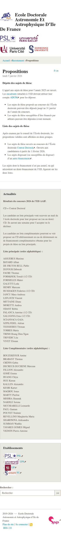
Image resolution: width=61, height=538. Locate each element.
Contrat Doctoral (25, 147)
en (57, 70)
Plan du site (8, 524)
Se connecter (22, 524)
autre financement (21, 158)
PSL (19, 456)
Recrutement (18, 60)
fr (55, 70)
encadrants (12, 93)
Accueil (6, 60)
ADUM (13, 97)
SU (18, 472)
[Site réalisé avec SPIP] (55, 520)
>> (57, 492)
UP (13, 467)
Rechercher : (6, 487)
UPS (22, 461)
